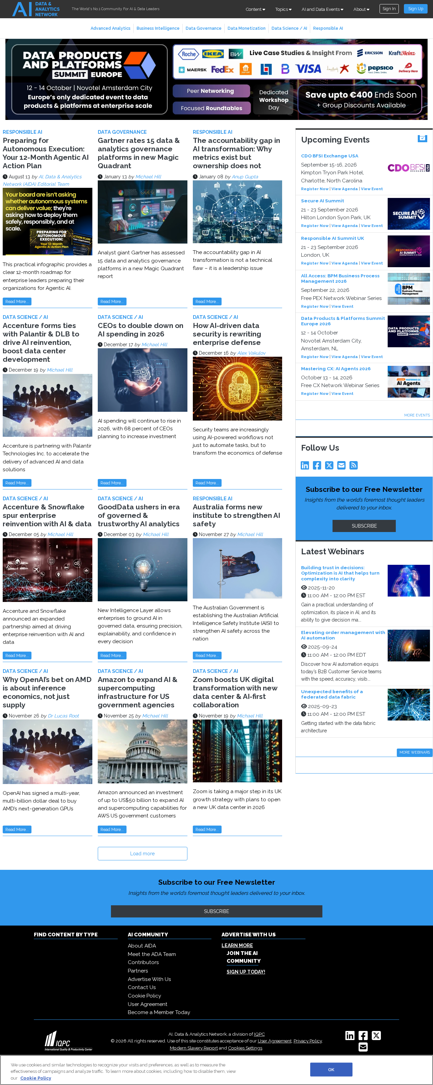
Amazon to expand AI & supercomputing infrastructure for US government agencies (138, 692)
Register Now (314, 188)
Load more (142, 853)
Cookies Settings (245, 1048)
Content (254, 9)
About (360, 9)
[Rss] (354, 467)
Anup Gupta (245, 176)
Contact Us (142, 987)
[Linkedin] (306, 467)
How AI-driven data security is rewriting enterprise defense (227, 334)
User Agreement (147, 1004)
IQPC (259, 1034)
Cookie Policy (144, 996)
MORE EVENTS (417, 415)
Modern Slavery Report (194, 1048)
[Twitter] (330, 467)
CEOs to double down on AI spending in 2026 (140, 329)
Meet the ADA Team (152, 954)
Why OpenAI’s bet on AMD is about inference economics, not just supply (47, 692)
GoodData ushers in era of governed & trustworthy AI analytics (139, 515)
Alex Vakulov (251, 353)
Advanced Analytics (111, 28)
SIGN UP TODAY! (246, 972)
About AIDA (142, 946)
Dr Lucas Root (63, 715)
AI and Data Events (321, 9)
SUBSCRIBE (364, 526)
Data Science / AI (289, 28)
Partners (138, 971)
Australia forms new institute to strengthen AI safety (236, 515)
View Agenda (345, 188)
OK (331, 1069)
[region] (216, 1070)
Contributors (143, 962)
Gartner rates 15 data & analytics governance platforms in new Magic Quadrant (139, 153)
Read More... (17, 301)
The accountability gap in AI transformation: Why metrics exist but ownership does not (236, 153)
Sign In (389, 8)
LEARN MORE (237, 945)
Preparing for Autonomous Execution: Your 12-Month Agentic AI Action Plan (46, 153)
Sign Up (415, 8)
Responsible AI (328, 28)
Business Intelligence (158, 28)
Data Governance (204, 28)
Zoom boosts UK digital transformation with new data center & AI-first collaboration (235, 692)
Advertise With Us (149, 979)
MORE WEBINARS (415, 752)
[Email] (342, 467)
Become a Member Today (159, 1012)
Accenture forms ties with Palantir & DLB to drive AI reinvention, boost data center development (41, 342)
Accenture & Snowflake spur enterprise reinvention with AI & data (47, 515)
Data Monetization (247, 28)
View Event (372, 188)
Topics (282, 9)
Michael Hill (148, 176)
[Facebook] (318, 467)
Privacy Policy (308, 1040)
